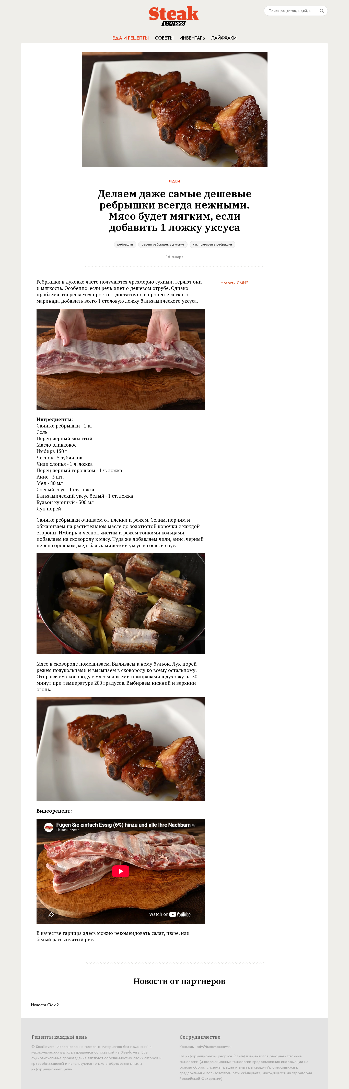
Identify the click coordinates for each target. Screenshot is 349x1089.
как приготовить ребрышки (212, 244)
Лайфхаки (224, 38)
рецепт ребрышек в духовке (163, 244)
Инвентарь (192, 38)
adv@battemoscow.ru (214, 1046)
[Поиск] (321, 10)
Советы (164, 38)
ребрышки (125, 244)
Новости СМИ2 (234, 283)
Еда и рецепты (130, 38)
